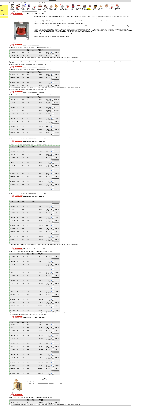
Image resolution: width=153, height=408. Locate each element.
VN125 (23, 11)
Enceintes (18, 0)
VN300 (33, 11)
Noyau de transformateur (3, 12)
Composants (6, 0)
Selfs (1, 10)
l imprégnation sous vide (14, 59)
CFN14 (45, 11)
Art (30, 0)
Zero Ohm (2, 17)
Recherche (38, 0)
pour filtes (2, 8)
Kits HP (14, 0)
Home (2, 0)
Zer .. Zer (2, 14)
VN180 (28, 11)
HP (11, 0)
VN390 (36, 11)
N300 (14, 11)
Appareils (23, 0)
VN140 (26, 11)
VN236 (31, 11)
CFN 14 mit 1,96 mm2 (30, 381)
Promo (33, 0)
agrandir (13, 42)
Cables (27, 0)
